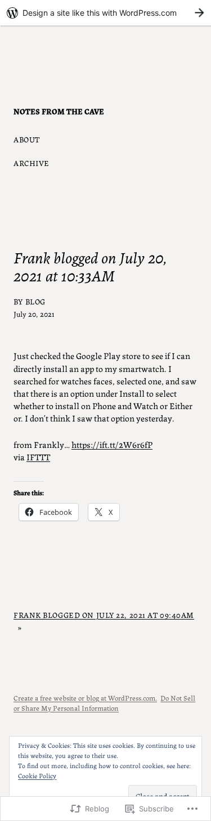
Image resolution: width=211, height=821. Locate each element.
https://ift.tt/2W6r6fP (111, 444)
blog (35, 301)
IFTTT (38, 456)
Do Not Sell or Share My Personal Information (104, 702)
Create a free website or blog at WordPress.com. (85, 697)
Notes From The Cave (59, 110)
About (27, 139)
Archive (32, 162)
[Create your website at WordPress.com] (105, 12)
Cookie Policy (37, 775)
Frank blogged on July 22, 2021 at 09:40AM (104, 614)
